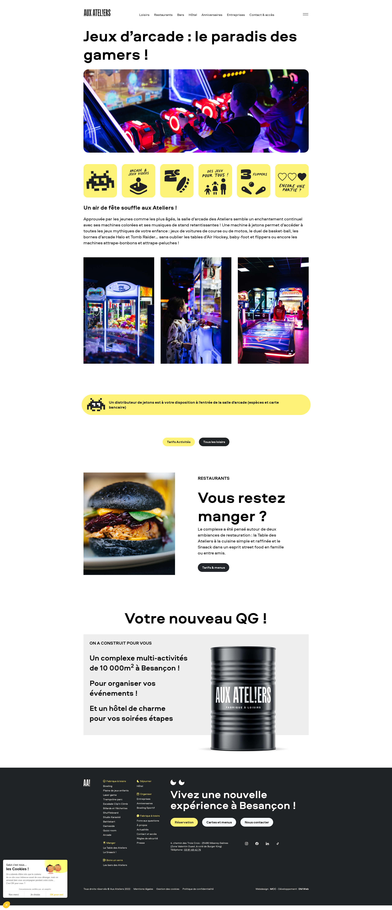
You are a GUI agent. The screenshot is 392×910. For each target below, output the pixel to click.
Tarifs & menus (213, 567)
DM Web (304, 889)
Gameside (109, 826)
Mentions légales (143, 889)
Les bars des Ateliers (115, 865)
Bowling (107, 786)
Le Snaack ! (109, 852)
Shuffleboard (110, 812)
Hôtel (193, 15)
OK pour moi (56, 894)
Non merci (14, 894)
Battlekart (109, 821)
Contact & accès (261, 15)
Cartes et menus (219, 822)
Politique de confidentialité (198, 889)
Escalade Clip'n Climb (115, 803)
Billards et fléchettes (115, 808)
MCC (273, 889)
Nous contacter (257, 822)
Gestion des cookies (167, 889)
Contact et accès (147, 834)
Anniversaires (212, 15)
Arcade (107, 835)
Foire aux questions (148, 820)
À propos (142, 825)
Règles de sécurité (147, 838)
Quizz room (109, 830)
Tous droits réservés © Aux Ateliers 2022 (106, 889)
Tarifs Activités (178, 442)
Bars (180, 15)
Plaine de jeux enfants (116, 790)
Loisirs (144, 15)
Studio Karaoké (112, 817)
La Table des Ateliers (115, 847)
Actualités (143, 829)
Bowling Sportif (146, 807)
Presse (141, 842)
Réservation (184, 822)
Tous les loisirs (214, 442)
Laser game (110, 795)
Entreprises (236, 15)
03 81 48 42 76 (192, 849)
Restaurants (163, 15)
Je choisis (35, 894)
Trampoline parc (113, 799)
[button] (6, 904)
